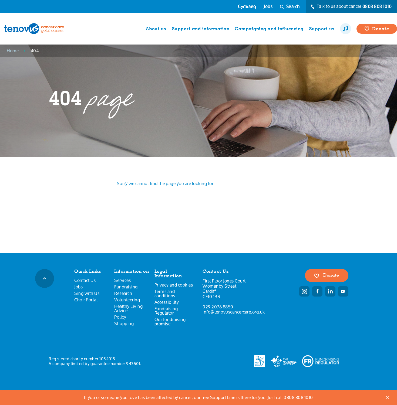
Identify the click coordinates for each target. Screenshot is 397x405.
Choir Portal (85, 300)
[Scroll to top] (44, 278)
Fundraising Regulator (166, 311)
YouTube (343, 291)
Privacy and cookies (173, 285)
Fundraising (126, 287)
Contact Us (85, 280)
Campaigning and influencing (269, 28)
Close (387, 397)
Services (122, 280)
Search (292, 6)
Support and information (201, 28)
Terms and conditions (164, 293)
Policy (120, 317)
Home (13, 51)
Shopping (124, 323)
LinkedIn (330, 291)
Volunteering (127, 300)
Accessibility (166, 302)
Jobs (268, 6)
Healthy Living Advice (128, 308)
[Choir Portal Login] (345, 29)
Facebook (317, 291)
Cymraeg (247, 6)
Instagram (304, 291)
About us (156, 28)
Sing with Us (86, 293)
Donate (330, 275)
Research (123, 293)
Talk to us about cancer (354, 6)
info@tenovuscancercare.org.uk (234, 311)
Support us (322, 28)
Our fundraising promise (170, 321)
